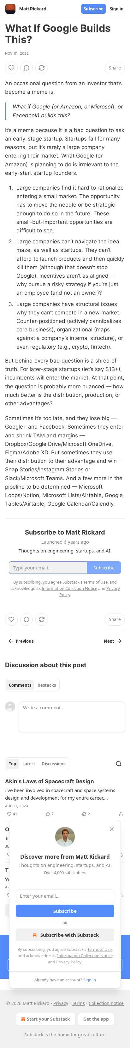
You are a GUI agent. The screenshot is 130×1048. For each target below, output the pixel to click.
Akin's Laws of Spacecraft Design (49, 781)
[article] (65, 798)
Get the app (96, 1019)
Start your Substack (48, 1019)
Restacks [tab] (47, 685)
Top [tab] (12, 764)
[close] (112, 829)
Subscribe (93, 9)
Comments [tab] (20, 685)
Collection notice (106, 1003)
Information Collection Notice (85, 955)
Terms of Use (99, 949)
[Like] (11, 68)
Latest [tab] (28, 764)
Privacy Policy (68, 962)
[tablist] (32, 685)
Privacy (60, 1003)
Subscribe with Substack (69, 935)
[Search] (118, 763)
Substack (33, 1035)
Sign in (117, 9)
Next (109, 641)
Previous (24, 641)
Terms (78, 1003)
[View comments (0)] (26, 68)
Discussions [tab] (53, 764)
